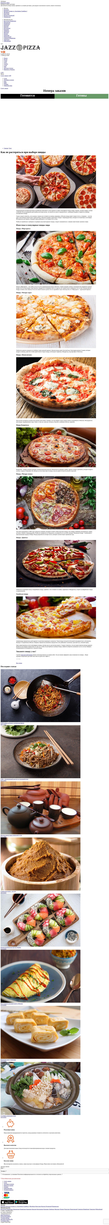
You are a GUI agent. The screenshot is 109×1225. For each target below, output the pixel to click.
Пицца (6, 58)
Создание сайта (5, 1220)
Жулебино (6, 12)
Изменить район (5, 2)
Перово (6, 34)
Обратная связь (8, 85)
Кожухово (6, 14)
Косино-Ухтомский (9, 15)
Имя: (2, 1168)
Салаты (6, 64)
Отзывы (6, 84)
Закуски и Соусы (8, 68)
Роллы (5, 59)
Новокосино (7, 17)
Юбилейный (7, 41)
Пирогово (6, 35)
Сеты (5, 62)
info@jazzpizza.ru (5, 1215)
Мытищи (6, 32)
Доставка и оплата (9, 80)
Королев (6, 26)
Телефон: (4, 1171)
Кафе (5, 82)
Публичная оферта (6, 1216)
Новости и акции (8, 1185)
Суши (5, 61)
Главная (6, 148)
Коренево (6, 25)
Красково (6, 29)
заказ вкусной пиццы (27, 655)
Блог (5, 81)
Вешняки (6, 9)
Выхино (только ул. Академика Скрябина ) (15, 11)
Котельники (7, 28)
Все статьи (19, 663)
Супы (5, 65)
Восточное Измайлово (10, 21)
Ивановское (7, 22)
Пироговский (7, 36)
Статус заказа (4, 75)
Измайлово (7, 24)
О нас (5, 78)
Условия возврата (8, 1190)
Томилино (6, 39)
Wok (5, 66)
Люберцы (6, 31)
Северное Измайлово (9, 38)
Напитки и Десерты (9, 69)
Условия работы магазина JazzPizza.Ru (7, 1218)
